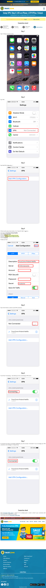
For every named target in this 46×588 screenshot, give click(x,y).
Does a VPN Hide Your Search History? (10, 576)
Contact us (26, 558)
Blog (25, 562)
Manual (26, 566)
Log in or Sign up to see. (13, 235)
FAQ (25, 564)
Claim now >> (35, 1)
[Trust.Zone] (7, 8)
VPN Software (6, 558)
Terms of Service (7, 562)
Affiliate (5, 568)
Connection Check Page (14, 515)
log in (25, 19)
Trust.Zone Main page (8, 512)
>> (18, 5)
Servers (5, 560)
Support (26, 560)
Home (4, 556)
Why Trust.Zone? (28, 556)
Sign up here (36, 19)
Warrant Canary (7, 566)
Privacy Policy (6, 564)
